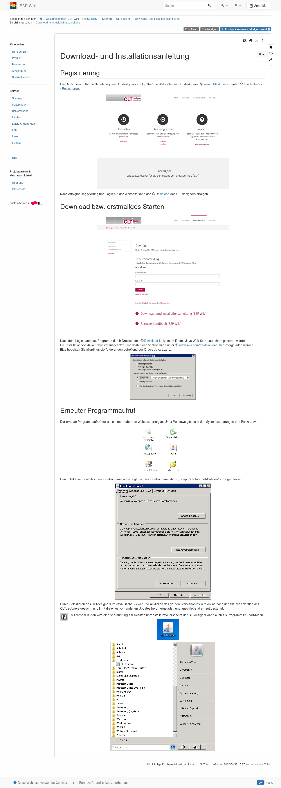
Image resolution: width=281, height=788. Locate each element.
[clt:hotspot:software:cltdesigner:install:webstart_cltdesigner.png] (162, 377)
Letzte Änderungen (23, 123)
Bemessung (19, 64)
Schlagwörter (20, 111)
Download (162, 194)
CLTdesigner (123, 18)
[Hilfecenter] (262, 40)
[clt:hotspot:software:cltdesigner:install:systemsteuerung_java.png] (162, 450)
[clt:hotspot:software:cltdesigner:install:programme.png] (162, 696)
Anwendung (19, 70)
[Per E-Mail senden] (245, 40)
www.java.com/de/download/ (198, 345)
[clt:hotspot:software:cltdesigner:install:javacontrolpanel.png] (162, 541)
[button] (224, 5)
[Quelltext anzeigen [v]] (271, 47)
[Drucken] (251, 40)
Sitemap (17, 98)
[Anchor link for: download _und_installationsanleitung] (193, 55)
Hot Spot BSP (90, 18)
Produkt (16, 58)
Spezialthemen (21, 77)
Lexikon (17, 117)
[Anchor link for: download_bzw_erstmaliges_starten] (167, 206)
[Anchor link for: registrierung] (103, 72)
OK (260, 782)
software (193, 29)
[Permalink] (256, 40)
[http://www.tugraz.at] (36, 203)
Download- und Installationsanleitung (157, 18)
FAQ (14, 130)
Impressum (18, 189)
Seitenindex (19, 104)
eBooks (16, 142)
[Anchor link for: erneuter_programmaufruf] (138, 410)
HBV (15, 157)
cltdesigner (211, 29)
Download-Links (155, 340)
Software (107, 18)
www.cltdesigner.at (216, 84)
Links (15, 136)
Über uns (17, 182)
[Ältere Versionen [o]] (271, 53)
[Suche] (209, 5)
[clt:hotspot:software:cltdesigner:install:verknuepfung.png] (162, 629)
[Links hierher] (271, 59)
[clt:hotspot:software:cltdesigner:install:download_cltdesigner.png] (162, 275)
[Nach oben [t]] (271, 65)
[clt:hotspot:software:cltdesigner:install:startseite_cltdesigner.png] (162, 141)
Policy (269, 782)
